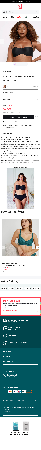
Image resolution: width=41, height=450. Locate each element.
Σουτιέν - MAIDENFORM (28, 288)
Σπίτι (5, 17)
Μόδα (12, 17)
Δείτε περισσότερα (20, 167)
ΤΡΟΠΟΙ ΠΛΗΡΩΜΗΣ (32, 400)
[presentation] (2, 41)
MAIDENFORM (7, 72)
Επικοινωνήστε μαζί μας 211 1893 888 (21, 1)
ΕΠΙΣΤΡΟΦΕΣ (5, 400)
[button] (4, 12)
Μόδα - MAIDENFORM (4, 288)
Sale (25, 17)
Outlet (19, 17)
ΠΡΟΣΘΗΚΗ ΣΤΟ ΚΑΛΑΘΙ (18, 117)
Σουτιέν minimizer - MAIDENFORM (36, 288)
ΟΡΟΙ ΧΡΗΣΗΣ (12, 400)
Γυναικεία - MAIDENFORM (12, 288)
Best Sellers (35, 17)
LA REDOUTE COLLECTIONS (10, 263)
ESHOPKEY (11, 411)
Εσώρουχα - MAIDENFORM (20, 288)
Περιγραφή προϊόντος (9, 80)
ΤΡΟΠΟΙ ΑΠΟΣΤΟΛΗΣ (21, 400)
